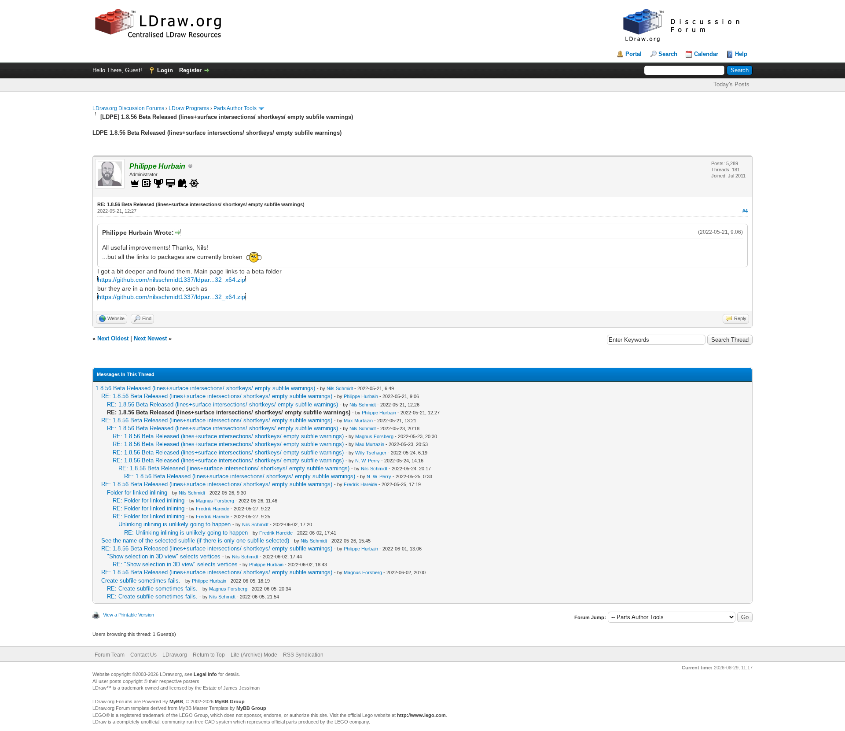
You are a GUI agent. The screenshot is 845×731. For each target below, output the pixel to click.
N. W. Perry (367, 460)
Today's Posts (731, 84)
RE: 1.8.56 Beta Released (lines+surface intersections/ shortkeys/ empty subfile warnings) (216, 396)
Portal (633, 54)
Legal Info (205, 674)
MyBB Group (230, 701)
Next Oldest (113, 338)
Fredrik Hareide (360, 484)
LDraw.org (174, 655)
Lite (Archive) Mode (254, 655)
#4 (745, 211)
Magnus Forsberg (374, 436)
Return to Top (209, 655)
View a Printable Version (128, 614)
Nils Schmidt (340, 388)
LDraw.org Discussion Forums (128, 108)
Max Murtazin (358, 420)
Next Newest (150, 338)
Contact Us (143, 655)
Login (165, 70)
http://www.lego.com (421, 715)
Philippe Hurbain (361, 396)
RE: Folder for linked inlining (148, 500)
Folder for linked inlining (137, 492)
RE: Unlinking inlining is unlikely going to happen (186, 532)
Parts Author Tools (235, 108)
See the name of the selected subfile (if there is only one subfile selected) (195, 540)
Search (667, 54)
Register (190, 70)
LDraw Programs (189, 108)
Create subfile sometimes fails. (140, 580)
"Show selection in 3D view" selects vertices (163, 556)
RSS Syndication (303, 655)
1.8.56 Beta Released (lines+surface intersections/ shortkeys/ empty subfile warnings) (205, 388)
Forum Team (110, 655)
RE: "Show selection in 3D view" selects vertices (175, 564)
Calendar (706, 54)
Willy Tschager (370, 452)
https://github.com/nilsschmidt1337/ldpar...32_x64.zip (171, 279)
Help (741, 54)
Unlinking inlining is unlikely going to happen (174, 524)
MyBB (176, 701)
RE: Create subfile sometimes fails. (152, 588)
